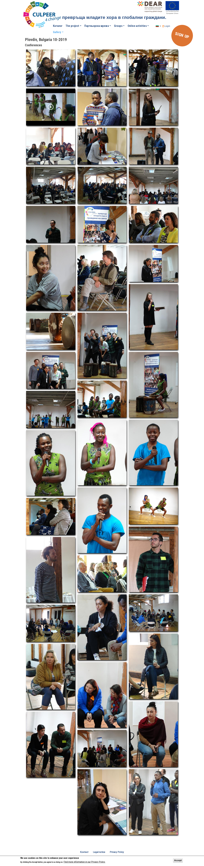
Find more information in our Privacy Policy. (84, 862)
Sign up (182, 35)
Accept (178, 860)
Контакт (84, 852)
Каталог (58, 26)
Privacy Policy (117, 852)
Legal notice (99, 852)
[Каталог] (42, 14)
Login (167, 26)
